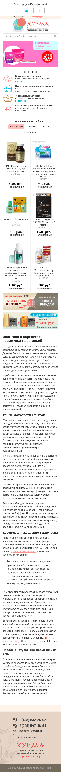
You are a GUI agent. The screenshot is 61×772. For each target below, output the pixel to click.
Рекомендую (16, 126)
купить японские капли (23, 551)
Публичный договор (30, 756)
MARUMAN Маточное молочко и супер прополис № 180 (16, 169)
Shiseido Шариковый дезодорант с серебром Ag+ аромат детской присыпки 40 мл (16, 272)
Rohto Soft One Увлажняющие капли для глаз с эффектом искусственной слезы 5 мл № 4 (44, 171)
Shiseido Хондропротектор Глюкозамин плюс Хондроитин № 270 (44, 271)
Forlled (51, 666)
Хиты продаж (29, 132)
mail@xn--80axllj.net (30, 731)
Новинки (32, 126)
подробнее (20, 81)
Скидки (45, 126)
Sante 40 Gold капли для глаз (16, 220)
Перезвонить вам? (27, 737)
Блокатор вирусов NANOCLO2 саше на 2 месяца (44, 222)
